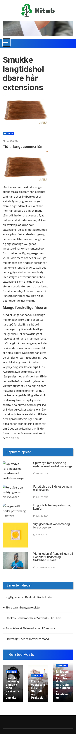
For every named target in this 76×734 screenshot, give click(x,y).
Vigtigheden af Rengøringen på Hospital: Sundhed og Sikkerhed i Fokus (53, 557)
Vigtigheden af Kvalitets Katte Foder (29, 597)
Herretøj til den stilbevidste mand (27, 638)
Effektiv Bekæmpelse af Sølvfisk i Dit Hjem (33, 618)
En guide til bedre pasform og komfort (52, 507)
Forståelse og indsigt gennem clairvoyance (52, 488)
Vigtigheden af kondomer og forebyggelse (51, 525)
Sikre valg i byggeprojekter (23, 607)
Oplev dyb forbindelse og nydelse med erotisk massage (52, 464)
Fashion (8, 133)
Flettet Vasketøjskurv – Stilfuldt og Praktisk (38, 689)
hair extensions (12, 267)
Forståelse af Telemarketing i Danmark (31, 628)
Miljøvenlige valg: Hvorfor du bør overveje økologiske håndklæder (63, 684)
